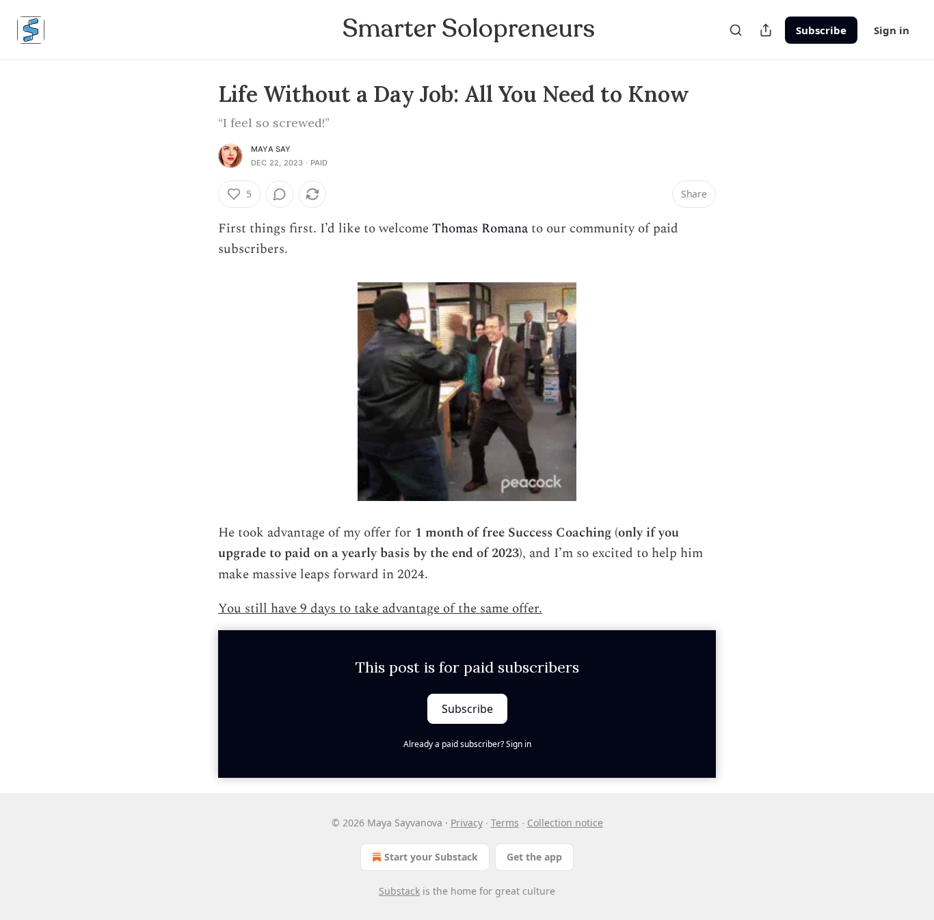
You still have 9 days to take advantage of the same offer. (380, 609)
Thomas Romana (480, 229)
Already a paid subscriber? (467, 744)
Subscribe (821, 30)
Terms (505, 822)
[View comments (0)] (279, 194)
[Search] (735, 30)
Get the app (534, 856)
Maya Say (271, 149)
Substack (399, 890)
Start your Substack (431, 856)
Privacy (467, 822)
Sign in (891, 30)
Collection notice (565, 822)
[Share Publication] (765, 30)
